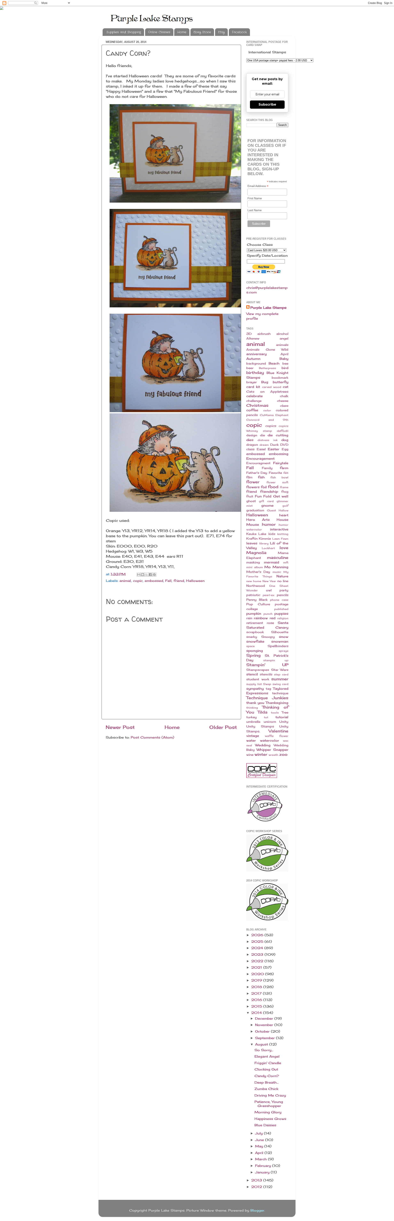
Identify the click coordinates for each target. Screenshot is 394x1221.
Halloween (195, 581)
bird (285, 368)
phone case (279, 599)
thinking (252, 707)
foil (264, 487)
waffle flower (276, 736)
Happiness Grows (270, 1119)
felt (285, 472)
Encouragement (260, 458)
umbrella (253, 722)
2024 (257, 948)
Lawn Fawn (280, 538)
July (259, 1133)
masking (253, 562)
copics (270, 426)
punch (268, 613)
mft (285, 562)
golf (285, 505)
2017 (257, 993)
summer (279, 678)
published (281, 609)
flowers (253, 487)
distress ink (267, 440)
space (250, 646)
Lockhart (268, 548)
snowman (279, 641)
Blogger (257, 1210)
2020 (258, 974)
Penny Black (257, 600)
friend (179, 581)
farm (284, 468)
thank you (255, 703)
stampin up (276, 660)
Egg (285, 449)
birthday (255, 372)
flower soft (278, 482)
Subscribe (267, 104)
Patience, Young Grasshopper (268, 1104)
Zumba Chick (266, 1089)
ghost (251, 501)
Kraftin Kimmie (258, 538)
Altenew (252, 338)
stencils (266, 674)
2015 (257, 1006)
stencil (252, 674)
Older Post (223, 727)
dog (284, 440)
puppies (281, 613)
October (263, 1031)
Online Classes (159, 32)
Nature (282, 576)
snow (283, 637)
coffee (252, 410)
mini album (254, 567)
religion (282, 618)
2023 (258, 954)
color (267, 410)
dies (249, 440)
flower (252, 481)
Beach (274, 363)
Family (267, 468)
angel (284, 338)
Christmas (257, 405)
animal (125, 581)
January (263, 1172)
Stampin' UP (267, 664)
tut (266, 717)
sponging (254, 651)
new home (253, 581)
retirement (254, 623)
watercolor (269, 740)
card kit (253, 387)
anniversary (256, 354)
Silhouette (279, 632)
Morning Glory (267, 1112)
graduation (255, 510)
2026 (258, 935)
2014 (257, 1013)
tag (268, 689)
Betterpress (267, 368)
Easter (273, 449)
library (263, 543)
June (260, 1140)
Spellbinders (278, 646)
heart (283, 515)
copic (138, 581)
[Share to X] (146, 574)
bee (285, 363)
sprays (283, 650)
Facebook (239, 32)
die (262, 435)
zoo (283, 754)
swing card (281, 684)
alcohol (282, 334)
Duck (274, 445)
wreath (273, 754)
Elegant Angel (266, 1056)
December (264, 1018)
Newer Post (120, 727)
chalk (284, 396)
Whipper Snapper (272, 750)
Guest (271, 510)
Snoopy (268, 637)
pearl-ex (268, 595)
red (272, 618)
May (259, 1146)
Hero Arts (258, 520)
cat (285, 387)
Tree (285, 712)
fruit (249, 496)
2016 (257, 1000)
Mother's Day (258, 572)
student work (257, 679)
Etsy (221, 32)
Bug (264, 382)
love (283, 547)
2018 (257, 987)
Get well (281, 496)
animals (282, 345)
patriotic (253, 595)
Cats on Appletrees (267, 391)
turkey (251, 717)
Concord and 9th (267, 419)
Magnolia (256, 552)
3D (249, 334)
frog (284, 492)
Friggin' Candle (267, 1063)
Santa (283, 623)
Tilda (262, 712)
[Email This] (139, 574)
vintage (252, 736)
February (263, 1166)
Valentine (278, 730)
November (264, 1025)
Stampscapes (257, 670)
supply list (254, 684)
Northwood (255, 586)
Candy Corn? (266, 1076)
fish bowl (279, 477)
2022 (258, 961)
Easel (261, 449)
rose (270, 623)
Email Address (257, 186)
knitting (282, 534)
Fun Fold (263, 496)
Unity (283, 722)
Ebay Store (202, 32)
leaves (251, 543)
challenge (253, 401)
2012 (257, 1187)
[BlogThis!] (143, 574)
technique (280, 693)
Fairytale (280, 463)
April (284, 354)
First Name (254, 198)
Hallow (283, 510)
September (265, 1038)
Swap (267, 684)
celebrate (254, 396)
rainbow (261, 618)
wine (249, 755)
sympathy (255, 688)
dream (264, 444)
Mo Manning (276, 567)
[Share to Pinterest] (154, 574)
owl (268, 590)
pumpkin (253, 613)
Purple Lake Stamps (268, 308)
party (283, 590)
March (261, 1159)
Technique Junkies (267, 697)
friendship (269, 491)
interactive (279, 529)
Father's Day (256, 473)
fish (261, 477)
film (249, 477)
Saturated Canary (267, 627)
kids (271, 534)
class (284, 406)
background (256, 363)
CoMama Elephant (274, 415)
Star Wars (280, 670)
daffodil (282, 430)
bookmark (280, 378)
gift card (266, 501)
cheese (282, 401)
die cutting (278, 435)
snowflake (255, 641)
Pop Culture (258, 604)
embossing (278, 454)
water (251, 740)
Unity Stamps (260, 726)
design (251, 435)
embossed (154, 581)
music (277, 571)
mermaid (271, 562)
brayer (251, 382)
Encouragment (258, 463)
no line (282, 581)
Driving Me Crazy (270, 1095)
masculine (277, 557)
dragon (252, 445)
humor (269, 524)
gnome (267, 505)
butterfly (280, 382)
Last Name (254, 210)
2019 (257, 980)
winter (260, 754)
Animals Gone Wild (267, 349)
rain (249, 618)
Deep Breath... (266, 1082)
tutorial (281, 717)
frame (284, 487)
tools (275, 712)
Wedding (262, 745)
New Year (269, 581)
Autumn (253, 359)
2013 (257, 1180)
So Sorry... (263, 1050)
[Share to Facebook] (150, 574)
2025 (258, 941)
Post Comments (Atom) (152, 737)
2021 (257, 967)
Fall (168, 581)
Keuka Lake (256, 534)
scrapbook (255, 632)
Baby (283, 359)
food (273, 486)
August (262, 1044)
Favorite (275, 473)
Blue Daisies (265, 1125)
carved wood (271, 387)
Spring (253, 655)
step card (281, 674)
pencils (282, 595)
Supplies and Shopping (124, 32)
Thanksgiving (277, 703)
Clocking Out (266, 1069)
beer (249, 368)
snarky (251, 637)
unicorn (270, 722)
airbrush (264, 334)
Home (181, 32)
